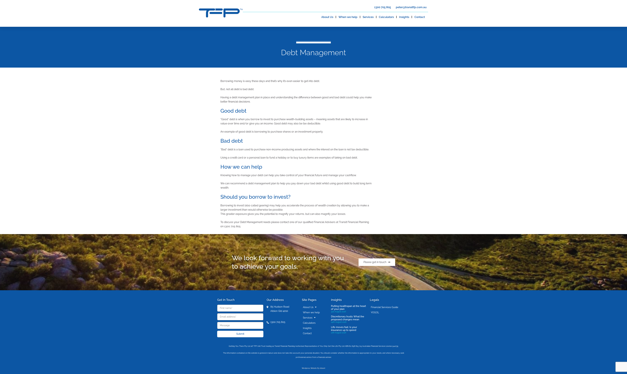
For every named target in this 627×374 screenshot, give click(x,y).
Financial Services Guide (384, 307)
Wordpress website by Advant (313, 368)
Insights (404, 17)
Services (368, 17)
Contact (419, 17)
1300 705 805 (382, 7)
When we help (347, 17)
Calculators (386, 17)
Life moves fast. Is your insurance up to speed (344, 329)
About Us (327, 17)
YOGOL (375, 312)
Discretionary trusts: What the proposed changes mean (347, 318)
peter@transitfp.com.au (411, 7)
